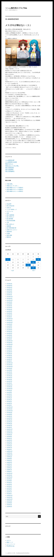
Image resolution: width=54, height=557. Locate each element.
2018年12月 (9, 451)
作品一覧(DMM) (9, 169)
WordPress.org (10, 546)
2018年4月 (9, 466)
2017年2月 (9, 491)
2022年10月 (10, 366)
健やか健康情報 (10, 215)
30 (33, 267)
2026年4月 (9, 289)
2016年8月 (9, 502)
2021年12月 (9, 385)
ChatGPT (9, 204)
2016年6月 (9, 506)
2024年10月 (10, 322)
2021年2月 (9, 403)
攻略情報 (9, 226)
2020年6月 (9, 418)
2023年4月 (9, 355)
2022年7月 (9, 372)
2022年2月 (9, 381)
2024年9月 (9, 324)
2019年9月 (9, 434)
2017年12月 (9, 473)
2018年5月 (9, 464)
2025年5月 (9, 309)
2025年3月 (9, 313)
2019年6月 (9, 440)
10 (38, 259)
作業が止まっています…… (13, 185)
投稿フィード (10, 542)
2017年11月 (9, 475)
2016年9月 (9, 501)
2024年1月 (9, 339)
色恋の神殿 (9, 235)
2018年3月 (9, 467)
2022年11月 (9, 364)
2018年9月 (9, 456)
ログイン (9, 540)
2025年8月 (9, 304)
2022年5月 (9, 375)
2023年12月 (9, 340)
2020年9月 (9, 412)
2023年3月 (9, 357)
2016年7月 (9, 504)
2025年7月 (9, 305)
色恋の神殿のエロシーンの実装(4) (15, 191)
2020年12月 (10, 407)
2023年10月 (9, 344)
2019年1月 (9, 449)
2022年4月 (9, 377)
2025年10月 (10, 300)
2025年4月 (9, 311)
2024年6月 (9, 329)
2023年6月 (9, 351)
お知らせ (9, 207)
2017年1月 (9, 493)
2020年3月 (9, 423)
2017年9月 (9, 479)
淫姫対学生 (9, 231)
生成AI (8, 233)
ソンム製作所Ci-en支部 (11, 162)
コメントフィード (11, 544)
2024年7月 (9, 328)
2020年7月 (9, 416)
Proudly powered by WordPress (22, 553)
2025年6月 (9, 307)
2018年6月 (9, 462)
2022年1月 (9, 383)
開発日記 (14, 147)
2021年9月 (9, 390)
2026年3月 (9, 291)
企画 (8, 213)
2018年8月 (9, 458)
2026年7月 (9, 283)
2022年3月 (9, 379)
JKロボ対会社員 (10, 205)
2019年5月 (9, 442)
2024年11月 (9, 320)
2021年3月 (9, 401)
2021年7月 (9, 394)
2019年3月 (9, 445)
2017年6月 (9, 484)
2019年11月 (9, 431)
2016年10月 (9, 499)
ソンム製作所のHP (9, 160)
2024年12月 (10, 318)
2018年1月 (9, 471)
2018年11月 (9, 453)
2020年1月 (9, 427)
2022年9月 (9, 368)
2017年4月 (9, 488)
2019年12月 (9, 429)
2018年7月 (9, 460)
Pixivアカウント (9, 163)
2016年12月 (9, 495)
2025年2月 (9, 315)
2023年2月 (9, 359)
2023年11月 (9, 342)
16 (33, 262)
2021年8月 (9, 392)
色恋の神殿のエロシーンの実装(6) (15, 187)
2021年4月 (9, 399)
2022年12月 (10, 363)
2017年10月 (9, 477)
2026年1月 (9, 294)
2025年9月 (9, 302)
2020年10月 (10, 410)
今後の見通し (10, 184)
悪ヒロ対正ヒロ (10, 224)
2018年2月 (9, 469)
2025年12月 (10, 296)
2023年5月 (9, 353)
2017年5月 (9, 486)
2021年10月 (9, 388)
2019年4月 (9, 444)
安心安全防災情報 (11, 220)
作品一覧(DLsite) (9, 167)
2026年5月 (9, 287)
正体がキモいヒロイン (12, 229)
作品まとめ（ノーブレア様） (12, 165)
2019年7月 (9, 438)
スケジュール (10, 211)
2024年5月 (9, 331)
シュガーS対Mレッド (12, 209)
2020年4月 (9, 421)
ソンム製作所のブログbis (16, 8)
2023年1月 (9, 361)
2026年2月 (9, 293)
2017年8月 (9, 480)
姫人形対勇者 (10, 218)
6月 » (33, 270)
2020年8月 (9, 414)
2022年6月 (9, 374)
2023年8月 (9, 348)
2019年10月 (9, 432)
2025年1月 (9, 316)
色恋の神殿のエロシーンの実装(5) (15, 189)
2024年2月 (9, 337)
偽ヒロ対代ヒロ (10, 216)
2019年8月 (9, 436)
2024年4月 (9, 333)
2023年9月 (9, 346)
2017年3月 (9, 490)
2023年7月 (9, 350)
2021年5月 (9, 397)
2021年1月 (9, 405)
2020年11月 (9, 409)
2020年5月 (9, 420)
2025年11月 (9, 298)
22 (28, 265)
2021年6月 (9, 396)
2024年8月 (9, 326)
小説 (8, 222)
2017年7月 (9, 482)
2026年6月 (9, 285)
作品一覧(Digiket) (9, 171)
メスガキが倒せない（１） (18, 25)
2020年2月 (9, 425)
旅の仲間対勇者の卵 (11, 228)
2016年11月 (9, 497)
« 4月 (12, 270)
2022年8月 (9, 370)
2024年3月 (9, 335)
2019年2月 (9, 447)
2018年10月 (9, 455)
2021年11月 (9, 386)
